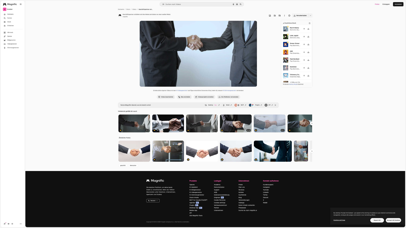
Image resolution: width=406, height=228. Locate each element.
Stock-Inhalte (194, 197)
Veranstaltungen (244, 200)
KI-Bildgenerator (195, 190)
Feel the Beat (294, 59)
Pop (291, 45)
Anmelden (398, 4)
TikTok (265, 195)
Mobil (227, 105)
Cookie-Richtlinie (219, 200)
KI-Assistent (193, 187)
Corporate (300, 38)
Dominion (293, 67)
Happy (298, 77)
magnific (125, 17)
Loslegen (217, 181)
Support (216, 190)
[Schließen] (275, 105)
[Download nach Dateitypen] (310, 15)
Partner (216, 208)
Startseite (121, 9)
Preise (377, 4)
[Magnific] (155, 181)
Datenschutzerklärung (221, 195)
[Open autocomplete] (162, 4)
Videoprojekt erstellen (206, 97)
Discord (265, 197)
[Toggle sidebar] (20, 4)
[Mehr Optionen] (284, 15)
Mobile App (193, 210)
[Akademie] (8, 223)
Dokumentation (219, 187)
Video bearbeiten (167, 97)
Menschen (133, 165)
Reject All (377, 220)
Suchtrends (242, 195)
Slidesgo (241, 203)
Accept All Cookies (393, 220)
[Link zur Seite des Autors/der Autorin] (120, 15)
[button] (153, 200)
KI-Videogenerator (181, 90)
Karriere (241, 192)
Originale (218, 197)
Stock (128, 9)
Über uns (242, 187)
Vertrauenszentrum (220, 205)
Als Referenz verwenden (229, 97)
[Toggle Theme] (12, 223)
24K (291, 51)
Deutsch (152, 201)
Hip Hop (299, 30)
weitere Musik (293, 84)
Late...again (294, 36)
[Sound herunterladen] (308, 28)
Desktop (212, 105)
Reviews (241, 190)
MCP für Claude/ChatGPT (198, 200)
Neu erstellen (185, 97)
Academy (217, 185)
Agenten (193, 203)
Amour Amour (295, 43)
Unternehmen (218, 210)
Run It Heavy (294, 28)
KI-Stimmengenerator (229, 90)
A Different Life (295, 82)
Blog (240, 197)
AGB (215, 192)
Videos (134, 9)
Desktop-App (195, 208)
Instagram (266, 187)
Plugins (257, 105)
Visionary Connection (295, 75)
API (269, 105)
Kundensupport (268, 185)
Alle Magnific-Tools (195, 215)
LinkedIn (266, 192)
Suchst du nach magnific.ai (248, 210)
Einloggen (386, 4)
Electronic (293, 30)
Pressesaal (242, 208)
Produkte (193, 181)
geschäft (123, 165)
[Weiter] (312, 151)
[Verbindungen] (4, 223)
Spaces (192, 185)
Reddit (265, 203)
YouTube (266, 190)
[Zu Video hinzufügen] (304, 28)
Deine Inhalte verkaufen (247, 205)
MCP (242, 105)
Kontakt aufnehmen (271, 181)
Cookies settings (219, 203)
